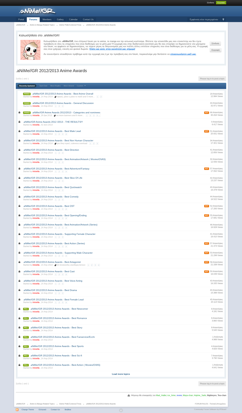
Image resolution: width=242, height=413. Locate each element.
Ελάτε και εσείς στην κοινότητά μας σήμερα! (112, 49)
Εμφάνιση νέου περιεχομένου (204, 19)
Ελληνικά (42, 410)
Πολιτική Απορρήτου (218, 404)
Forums (33, 19)
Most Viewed (69, 86)
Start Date (43, 86)
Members (47, 19)
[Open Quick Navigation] (223, 19)
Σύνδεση (210, 3)
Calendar (73, 19)
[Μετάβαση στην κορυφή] (121, 410)
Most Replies (55, 86)
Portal (21, 19)
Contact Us (88, 19)
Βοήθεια (68, 410)
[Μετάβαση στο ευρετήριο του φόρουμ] (45, 11)
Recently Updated (27, 86)
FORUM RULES (201, 404)
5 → (98, 115)
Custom (80, 86)
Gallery (60, 19)
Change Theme (28, 410)
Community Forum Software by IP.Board (210, 409)
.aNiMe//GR (20, 404)
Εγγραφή (221, 3)
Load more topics (121, 374)
